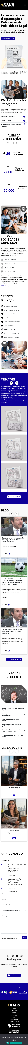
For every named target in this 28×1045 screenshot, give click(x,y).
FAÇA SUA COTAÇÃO (8, 38)
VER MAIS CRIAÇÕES (14, 496)
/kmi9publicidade (15, 975)
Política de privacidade (16, 1042)
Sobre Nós (14, 1010)
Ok (8, 1042)
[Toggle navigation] (25, 5)
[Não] (26, 1039)
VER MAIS (5, 553)
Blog (14, 1017)
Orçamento (14, 1015)
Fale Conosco (14, 1019)
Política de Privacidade (14, 1021)
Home (14, 1008)
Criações (14, 1012)
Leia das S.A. (14, 1014)
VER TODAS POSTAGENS (14, 659)
